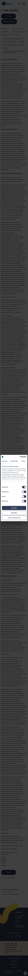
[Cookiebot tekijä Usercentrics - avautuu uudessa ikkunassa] (20, 457)
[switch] (24, 492)
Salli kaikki (14, 508)
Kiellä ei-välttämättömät (14, 517)
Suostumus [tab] (5, 461)
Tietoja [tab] (23, 461)
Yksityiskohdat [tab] (14, 461)
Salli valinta (14, 512)
